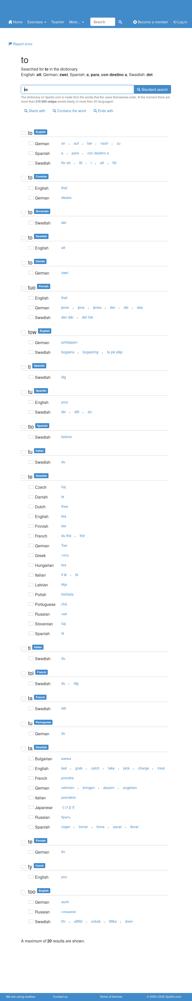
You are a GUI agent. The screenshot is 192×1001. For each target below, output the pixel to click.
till (80, 162)
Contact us (60, 996)
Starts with (36, 110)
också (95, 921)
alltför (78, 921)
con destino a (98, 152)
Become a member (152, 21)
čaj (63, 486)
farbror (66, 436)
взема (66, 758)
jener (65, 307)
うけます (68, 807)
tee (63, 525)
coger (65, 826)
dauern (108, 787)
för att (65, 162)
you (64, 876)
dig (63, 376)
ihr (63, 851)
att (102, 162)
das (140, 307)
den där (67, 317)
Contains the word (71, 110)
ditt (76, 411)
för (114, 162)
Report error (22, 43)
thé (82, 535)
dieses (66, 197)
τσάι (65, 555)
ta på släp (114, 351)
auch (65, 901)
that (64, 187)
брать (65, 816)
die (126, 307)
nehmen (67, 787)
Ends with (105, 110)
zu (118, 143)
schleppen (69, 342)
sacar (117, 826)
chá (64, 603)
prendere (68, 797)
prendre (67, 777)
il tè (64, 574)
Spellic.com (173, 996)
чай (64, 613)
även (129, 921)
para (75, 152)
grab (78, 768)
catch (95, 768)
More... (75, 21)
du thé (66, 535)
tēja (64, 584)
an (63, 143)
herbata (67, 594)
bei (89, 143)
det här (87, 317)
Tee (64, 545)
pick (126, 768)
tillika (113, 921)
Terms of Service (111, 996)
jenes (97, 307)
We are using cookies (20, 996)
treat (161, 768)
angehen (130, 787)
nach (104, 143)
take (111, 768)
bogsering (90, 351)
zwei (64, 272)
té (62, 633)
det (63, 222)
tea (63, 516)
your (64, 401)
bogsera (67, 351)
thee (64, 506)
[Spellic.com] (32, 8)
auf (76, 143)
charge (143, 768)
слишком (68, 911)
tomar (83, 826)
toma (100, 826)
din (63, 411)
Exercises (36, 21)
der (112, 307)
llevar (134, 826)
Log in (181, 21)
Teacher (57, 21)
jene (81, 307)
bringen (89, 787)
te (62, 496)
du (90, 411)
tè (76, 574)
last (64, 768)
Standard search (154, 89)
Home (17, 21)
